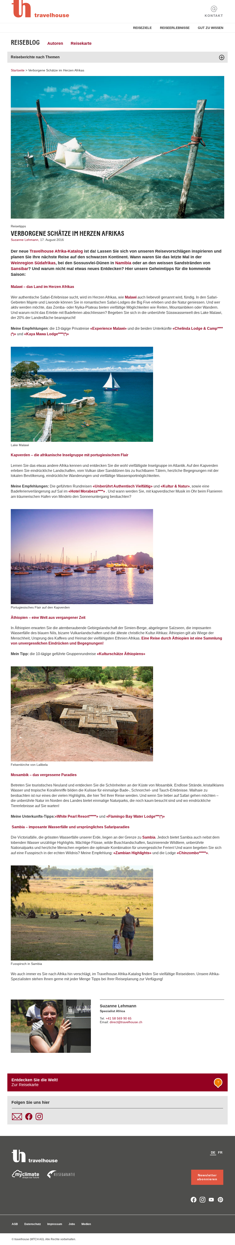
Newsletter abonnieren (207, 1177)
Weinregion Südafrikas (33, 263)
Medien (86, 1224)
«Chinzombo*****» (192, 853)
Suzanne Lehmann (118, 1006)
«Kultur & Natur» (175, 486)
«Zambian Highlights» (132, 853)
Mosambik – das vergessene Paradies (44, 775)
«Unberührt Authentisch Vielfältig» (123, 486)
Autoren (55, 43)
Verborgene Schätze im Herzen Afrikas (56, 70)
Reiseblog (25, 42)
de (213, 1152)
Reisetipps (18, 226)
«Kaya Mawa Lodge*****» (46, 334)
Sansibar (19, 268)
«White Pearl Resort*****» (76, 816)
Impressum (54, 1224)
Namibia (123, 263)
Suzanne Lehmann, (25, 240)
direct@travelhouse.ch (126, 1022)
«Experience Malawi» (108, 328)
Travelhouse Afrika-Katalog (56, 251)
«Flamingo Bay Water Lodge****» (135, 816)
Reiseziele (142, 28)
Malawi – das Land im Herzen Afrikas (42, 287)
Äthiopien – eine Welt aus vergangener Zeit (48, 618)
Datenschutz (32, 1224)
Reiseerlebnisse (175, 28)
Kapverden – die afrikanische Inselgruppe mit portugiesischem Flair (69, 455)
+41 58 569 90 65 (118, 1018)
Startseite (18, 70)
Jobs (72, 1224)
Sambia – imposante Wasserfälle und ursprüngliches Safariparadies (70, 827)
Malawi (131, 297)
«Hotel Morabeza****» (86, 491)
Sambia (148, 837)
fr (220, 1152)
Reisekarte (81, 43)
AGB (15, 1224)
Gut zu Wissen (210, 28)
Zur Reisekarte (115, 1082)
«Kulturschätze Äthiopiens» (120, 654)
